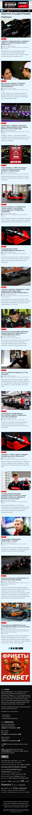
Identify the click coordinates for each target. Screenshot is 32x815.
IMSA (18, 764)
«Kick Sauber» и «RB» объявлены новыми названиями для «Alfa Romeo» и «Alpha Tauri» (14, 169)
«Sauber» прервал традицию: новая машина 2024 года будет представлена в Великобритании (15, 291)
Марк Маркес (4, 781)
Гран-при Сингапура (8, 632)
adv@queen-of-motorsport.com (9, 728)
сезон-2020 (15, 790)
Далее (21, 648)
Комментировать (5, 48)
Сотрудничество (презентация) (10, 718)
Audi (3, 214)
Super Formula (8, 501)
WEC (13, 774)
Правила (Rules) (6, 715)
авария (10, 788)
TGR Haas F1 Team (7, 543)
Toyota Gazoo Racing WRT (6, 774)
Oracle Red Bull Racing (13, 769)
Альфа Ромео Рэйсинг (16, 47)
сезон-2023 (18, 377)
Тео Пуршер (22, 377)
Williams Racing (15, 131)
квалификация (22, 788)
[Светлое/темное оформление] (2, 11)
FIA (12, 762)
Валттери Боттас (13, 337)
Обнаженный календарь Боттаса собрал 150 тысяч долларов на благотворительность (14, 333)
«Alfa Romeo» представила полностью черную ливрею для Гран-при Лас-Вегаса (13, 415)
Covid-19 (20, 760)
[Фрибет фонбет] (16, 667)
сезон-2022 (4, 792)
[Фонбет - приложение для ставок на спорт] (16, 4)
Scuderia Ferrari (14, 630)
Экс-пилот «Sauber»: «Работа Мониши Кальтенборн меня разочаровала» (13, 85)
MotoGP (23, 767)
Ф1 (24, 47)
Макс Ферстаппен (23, 778)
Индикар (20, 501)
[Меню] (29, 11)
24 (16, 648)
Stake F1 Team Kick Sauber (7, 47)
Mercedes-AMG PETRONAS (22, 629)
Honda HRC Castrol (17, 762)
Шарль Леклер (4, 788)
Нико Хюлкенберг (22, 543)
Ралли (9, 781)
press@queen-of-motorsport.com (10, 734)
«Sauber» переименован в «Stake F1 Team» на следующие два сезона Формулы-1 (15, 43)
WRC (24, 774)
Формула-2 (27, 377)
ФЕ (28, 781)
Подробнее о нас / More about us (9, 711)
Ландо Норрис (4, 778)
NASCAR (3, 769)
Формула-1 (4, 38)
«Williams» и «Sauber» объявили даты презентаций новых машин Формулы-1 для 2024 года (14, 127)
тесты (27, 792)
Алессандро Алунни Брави (17, 295)
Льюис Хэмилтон (13, 778)
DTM (23, 760)
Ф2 (24, 377)
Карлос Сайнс (22, 776)
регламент (10, 790)
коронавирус (4, 790)
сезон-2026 (24, 214)
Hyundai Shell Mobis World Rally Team (8, 764)
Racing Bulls (9, 630)
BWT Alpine (12, 629)
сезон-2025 (16, 792)
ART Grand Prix (5, 377)
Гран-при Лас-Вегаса (14, 419)
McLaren (16, 629)
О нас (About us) (6, 716)
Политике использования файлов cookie (18, 807)
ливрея (19, 419)
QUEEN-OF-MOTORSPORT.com (17, 10)
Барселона (3, 776)
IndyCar (3, 501)
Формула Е (22, 785)
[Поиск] (5, 11)
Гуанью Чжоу (8, 584)
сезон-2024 (22, 47)
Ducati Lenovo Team (5, 762)
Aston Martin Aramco (6, 629)
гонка (27, 582)
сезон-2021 (22, 790)
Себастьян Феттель (16, 781)
